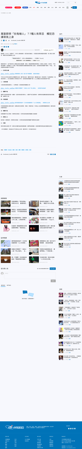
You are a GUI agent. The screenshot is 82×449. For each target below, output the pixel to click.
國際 (56, 7)
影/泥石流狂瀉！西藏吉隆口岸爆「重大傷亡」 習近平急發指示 (61, 109)
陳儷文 (15, 43)
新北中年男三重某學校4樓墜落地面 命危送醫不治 (61, 245)
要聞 (38, 7)
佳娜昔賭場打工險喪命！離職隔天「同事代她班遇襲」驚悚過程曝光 (61, 330)
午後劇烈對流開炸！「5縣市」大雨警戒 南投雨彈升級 (61, 123)
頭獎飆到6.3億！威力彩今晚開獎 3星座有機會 (34, 243)
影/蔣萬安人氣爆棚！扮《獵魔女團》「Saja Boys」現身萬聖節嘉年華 (34, 220)
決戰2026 (25, 7)
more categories (71, 7)
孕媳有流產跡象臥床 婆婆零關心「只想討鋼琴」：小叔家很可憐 (34, 251)
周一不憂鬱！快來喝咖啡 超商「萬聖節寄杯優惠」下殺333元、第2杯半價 (6, 259)
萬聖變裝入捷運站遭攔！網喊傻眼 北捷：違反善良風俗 (34, 212)
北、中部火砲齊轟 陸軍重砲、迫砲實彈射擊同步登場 (61, 81)
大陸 (60, 7)
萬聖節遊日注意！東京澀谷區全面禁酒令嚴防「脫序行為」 (34, 228)
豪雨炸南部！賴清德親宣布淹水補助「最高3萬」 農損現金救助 (61, 116)
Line (73, 428)
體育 (49, 7)
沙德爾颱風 (17, 7)
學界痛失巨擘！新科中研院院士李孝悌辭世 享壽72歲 (61, 102)
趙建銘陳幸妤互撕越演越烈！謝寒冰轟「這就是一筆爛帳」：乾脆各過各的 (61, 130)
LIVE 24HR (9, 7)
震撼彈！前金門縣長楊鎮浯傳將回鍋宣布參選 (61, 54)
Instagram (71, 428)
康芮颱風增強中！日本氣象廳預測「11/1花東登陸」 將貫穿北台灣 (6, 243)
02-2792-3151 (69, 446)
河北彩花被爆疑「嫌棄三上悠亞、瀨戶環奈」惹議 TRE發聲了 (61, 316)
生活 (52, 7)
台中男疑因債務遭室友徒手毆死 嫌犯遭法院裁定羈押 (61, 217)
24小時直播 (27, 439)
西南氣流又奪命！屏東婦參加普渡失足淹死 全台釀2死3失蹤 (61, 210)
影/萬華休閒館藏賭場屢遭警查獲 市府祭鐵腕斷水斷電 (61, 189)
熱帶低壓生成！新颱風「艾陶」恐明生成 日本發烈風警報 (61, 47)
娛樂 (45, 7)
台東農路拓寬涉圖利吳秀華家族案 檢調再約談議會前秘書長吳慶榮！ (61, 182)
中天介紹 (39, 439)
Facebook (69, 428)
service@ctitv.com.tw (71, 447)
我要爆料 (51, 444)
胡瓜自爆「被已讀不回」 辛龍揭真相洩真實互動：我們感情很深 (61, 357)
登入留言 (53, 268)
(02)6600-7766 (68, 442)
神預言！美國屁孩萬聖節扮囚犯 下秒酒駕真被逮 (6, 212)
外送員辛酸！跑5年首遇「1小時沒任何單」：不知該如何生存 (34, 259)
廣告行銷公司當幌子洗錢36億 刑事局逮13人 (61, 203)
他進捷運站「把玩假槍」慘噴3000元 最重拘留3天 (6, 204)
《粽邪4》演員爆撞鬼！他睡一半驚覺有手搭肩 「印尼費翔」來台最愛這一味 (61, 302)
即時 (30, 7)
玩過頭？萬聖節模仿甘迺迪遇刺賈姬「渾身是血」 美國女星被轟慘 (6, 228)
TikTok (75, 428)
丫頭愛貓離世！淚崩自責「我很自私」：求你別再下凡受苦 (61, 309)
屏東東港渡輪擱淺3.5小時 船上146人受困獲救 (61, 231)
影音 (63, 7)
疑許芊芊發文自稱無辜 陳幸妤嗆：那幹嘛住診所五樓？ (61, 88)
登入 (75, 7)
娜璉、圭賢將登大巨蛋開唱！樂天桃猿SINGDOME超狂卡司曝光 (61, 295)
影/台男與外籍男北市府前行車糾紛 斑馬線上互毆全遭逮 (61, 224)
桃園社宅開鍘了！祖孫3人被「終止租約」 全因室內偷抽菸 (6, 251)
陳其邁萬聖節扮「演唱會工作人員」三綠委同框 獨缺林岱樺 (6, 220)
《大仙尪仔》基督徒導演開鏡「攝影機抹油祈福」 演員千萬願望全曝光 (61, 337)
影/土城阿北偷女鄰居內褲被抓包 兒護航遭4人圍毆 (61, 196)
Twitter (66, 428)
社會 (41, 7)
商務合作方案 (40, 447)
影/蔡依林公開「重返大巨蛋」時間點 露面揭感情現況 (61, 351)
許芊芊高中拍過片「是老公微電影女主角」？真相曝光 (61, 95)
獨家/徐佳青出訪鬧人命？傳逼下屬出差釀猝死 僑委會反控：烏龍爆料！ (61, 40)
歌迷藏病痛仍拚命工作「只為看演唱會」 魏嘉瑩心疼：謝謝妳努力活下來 (61, 344)
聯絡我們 (51, 442)
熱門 (34, 7)
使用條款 (39, 442)
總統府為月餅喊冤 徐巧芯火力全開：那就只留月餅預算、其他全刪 (61, 60)
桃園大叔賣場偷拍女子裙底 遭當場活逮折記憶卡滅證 (61, 238)
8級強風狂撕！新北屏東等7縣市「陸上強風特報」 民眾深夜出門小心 (61, 67)
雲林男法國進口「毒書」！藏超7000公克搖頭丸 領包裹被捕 (34, 204)
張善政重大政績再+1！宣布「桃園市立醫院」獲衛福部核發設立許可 (61, 74)
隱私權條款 (39, 444)
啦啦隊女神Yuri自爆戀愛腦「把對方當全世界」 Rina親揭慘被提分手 (61, 323)
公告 (50, 439)
